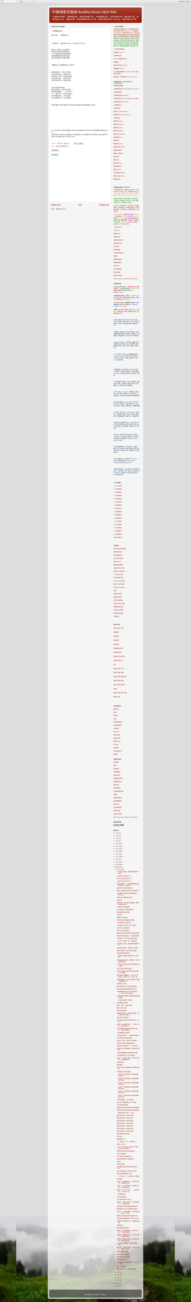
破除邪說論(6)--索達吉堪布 (125, 1118)
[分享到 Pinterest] (82, 144)
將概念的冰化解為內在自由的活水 (127, 1216)
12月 (119, 869)
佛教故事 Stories (118, 124)
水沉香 (116, 205)
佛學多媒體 (130, 34)
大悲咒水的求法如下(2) (124, 878)
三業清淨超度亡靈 (122, 1105)
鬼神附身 (116, 748)
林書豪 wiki (116, 233)
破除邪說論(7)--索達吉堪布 (125, 1115)
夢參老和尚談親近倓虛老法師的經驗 (128, 1110)
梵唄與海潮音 (121, 1164)
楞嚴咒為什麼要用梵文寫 (124, 897)
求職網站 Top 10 (118, 52)
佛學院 (115, 256)
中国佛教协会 (117, 105)
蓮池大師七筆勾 (122, 1008)
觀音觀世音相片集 (119, 656)
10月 (119, 1275)
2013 (117, 854)
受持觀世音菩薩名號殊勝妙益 (126, 1151)
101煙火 (116, 744)
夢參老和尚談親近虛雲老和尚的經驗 (128, 933)
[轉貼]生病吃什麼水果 (123, 1257)
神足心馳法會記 (122, 1197)
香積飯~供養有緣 (122, 917)
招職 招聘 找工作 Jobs (120, 65)
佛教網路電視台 (118, 240)
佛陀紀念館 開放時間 (119, 676)
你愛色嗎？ (120, 1225)
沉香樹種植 (120, 207)
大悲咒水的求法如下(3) (124, 876)
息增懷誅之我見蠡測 (123, 907)
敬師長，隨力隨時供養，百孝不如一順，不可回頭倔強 (128, 1231)
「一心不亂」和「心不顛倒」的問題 (128, 1176)
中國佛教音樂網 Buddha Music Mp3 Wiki (84, 12)
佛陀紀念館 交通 (118, 628)
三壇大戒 (116, 230)
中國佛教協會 (117, 92)
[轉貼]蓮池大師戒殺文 (123, 1254)
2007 (117, 1283)
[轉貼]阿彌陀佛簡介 (123, 1251)
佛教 (125, 311)
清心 (114, 664)
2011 (117, 859)
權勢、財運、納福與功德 (124, 1005)
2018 (117, 841)
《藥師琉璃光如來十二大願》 (126, 1113)
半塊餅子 (119, 915)
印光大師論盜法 (122, 1154)
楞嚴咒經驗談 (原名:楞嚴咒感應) (127, 950)
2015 (117, 849)
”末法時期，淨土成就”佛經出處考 (127, 938)
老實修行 (119, 900)
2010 (117, 862)
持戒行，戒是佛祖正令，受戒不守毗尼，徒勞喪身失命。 (128, 1182)
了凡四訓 (135, 33)
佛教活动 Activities (119, 134)
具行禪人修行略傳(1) (123, 930)
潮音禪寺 (136, 220)
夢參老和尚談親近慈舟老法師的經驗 (128, 1107)
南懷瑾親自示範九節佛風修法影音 (127, 1209)
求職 (114, 68)
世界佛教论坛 (117, 166)
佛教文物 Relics (118, 131)
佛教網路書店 (117, 262)
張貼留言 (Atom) (61, 209)
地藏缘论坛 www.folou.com (121, 114)
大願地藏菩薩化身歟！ (124, 1032)
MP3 (117, 508)
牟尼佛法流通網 (118, 610)
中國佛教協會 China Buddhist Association (126, 89)
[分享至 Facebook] (80, 144)
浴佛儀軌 (119, 1179)
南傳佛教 (116, 640)
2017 (117, 843)
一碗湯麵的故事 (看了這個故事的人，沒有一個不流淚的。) (127, 992)
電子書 (115, 715)
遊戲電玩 (116, 709)
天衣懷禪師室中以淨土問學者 (126, 1055)
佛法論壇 (116, 246)
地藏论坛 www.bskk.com (121, 111)
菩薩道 (119, 1161)
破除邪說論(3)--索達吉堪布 (125, 1126)
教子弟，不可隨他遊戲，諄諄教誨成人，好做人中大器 (128, 1212)
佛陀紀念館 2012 (118, 668)
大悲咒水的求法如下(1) (124, 881)
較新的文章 (56, 205)
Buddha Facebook (119, 587)
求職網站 (116, 62)
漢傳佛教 (116, 636)
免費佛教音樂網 (118, 85)
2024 (117, 835)
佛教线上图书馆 (118, 153)
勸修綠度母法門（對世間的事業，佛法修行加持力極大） (128, 1014)
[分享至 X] (78, 144)
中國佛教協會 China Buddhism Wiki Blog (126, 98)
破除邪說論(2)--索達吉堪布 (125, 1128)
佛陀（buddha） (122, 1266)
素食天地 (116, 266)
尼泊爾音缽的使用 (122, 1003)
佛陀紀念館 (116, 696)
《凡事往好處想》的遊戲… (125, 1000)
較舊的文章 (104, 205)
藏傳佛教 (116, 644)
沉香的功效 (123, 205)
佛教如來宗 (116, 237)
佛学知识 (116, 156)
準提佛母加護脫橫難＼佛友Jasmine (128, 1218)
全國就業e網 (117, 55)
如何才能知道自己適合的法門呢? (127, 1171)
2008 (117, 867)
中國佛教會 (116, 772)
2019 (117, 838)
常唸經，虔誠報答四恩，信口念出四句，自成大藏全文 (128, 1235)
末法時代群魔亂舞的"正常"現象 (126, 1102)
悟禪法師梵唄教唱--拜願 (124, 1173)
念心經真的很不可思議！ (124, 1199)
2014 (117, 851)
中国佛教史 (116, 118)
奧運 (114, 712)
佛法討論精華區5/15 (62, 146)
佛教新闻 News (118, 144)
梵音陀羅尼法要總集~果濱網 (125, 920)
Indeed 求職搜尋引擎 (120, 59)
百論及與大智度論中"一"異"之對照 (127, 1046)
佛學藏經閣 (116, 249)
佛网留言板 (116, 179)
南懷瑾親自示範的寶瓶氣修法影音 (127, 1206)
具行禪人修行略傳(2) (123, 928)
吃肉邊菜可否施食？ (123, 1017)
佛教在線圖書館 (121, 34)
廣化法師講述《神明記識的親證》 (127, 986)
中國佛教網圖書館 (123, 36)
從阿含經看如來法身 (123, 1133)
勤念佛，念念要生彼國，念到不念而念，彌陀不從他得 (128, 1248)
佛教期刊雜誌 (117, 259)
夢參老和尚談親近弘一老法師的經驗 (128, 936)
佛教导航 (116, 140)
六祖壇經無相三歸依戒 (124, 922)
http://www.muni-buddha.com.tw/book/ (125, 278)
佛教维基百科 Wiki (119, 147)
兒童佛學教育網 (118, 253)
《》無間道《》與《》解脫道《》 (127, 1141)
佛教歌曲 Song (118, 127)
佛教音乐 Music (118, 121)
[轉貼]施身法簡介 (122, 1259)
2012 (117, 856)
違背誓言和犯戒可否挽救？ (125, 888)
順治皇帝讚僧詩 (122, 1010)
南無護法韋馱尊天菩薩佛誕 (125, 1159)
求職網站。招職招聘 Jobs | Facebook (125, 77)
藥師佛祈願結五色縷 (123, 912)
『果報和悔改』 (122, 1194)
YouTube (119, 581)
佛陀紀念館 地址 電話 (120, 692)
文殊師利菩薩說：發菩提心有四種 (127, 948)
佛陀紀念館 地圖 (118, 672)
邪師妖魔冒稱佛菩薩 (123, 953)
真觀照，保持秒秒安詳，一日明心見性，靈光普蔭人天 (128, 1025)
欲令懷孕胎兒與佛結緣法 (124, 1038)
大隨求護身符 (117, 751)
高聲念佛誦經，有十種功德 (125, 1099)
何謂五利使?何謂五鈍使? (124, 968)
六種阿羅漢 (120, 1062)
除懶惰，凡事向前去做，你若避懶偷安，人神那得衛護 (128, 1202)
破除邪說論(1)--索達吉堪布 (125, 1131)
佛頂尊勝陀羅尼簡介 (123, 1228)
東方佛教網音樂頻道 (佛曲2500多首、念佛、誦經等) (127, 1029)
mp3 (119, 571)
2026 (117, 833)
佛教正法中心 (117, 169)
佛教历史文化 (117, 163)
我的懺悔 (119, 1065)
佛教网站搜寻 (117, 150)
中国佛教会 (116, 108)
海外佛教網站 (117, 269)
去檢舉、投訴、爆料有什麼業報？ (127, 1040)
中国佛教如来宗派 (119, 172)
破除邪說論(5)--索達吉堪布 (125, 1120)
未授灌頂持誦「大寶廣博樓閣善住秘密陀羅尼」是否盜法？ (128, 884)
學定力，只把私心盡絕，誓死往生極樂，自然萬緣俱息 (128, 1058)
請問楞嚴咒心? (121, 1139)
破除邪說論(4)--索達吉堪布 (125, 1123)
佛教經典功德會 (118, 613)
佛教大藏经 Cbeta (119, 176)
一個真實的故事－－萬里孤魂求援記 (128, 1035)
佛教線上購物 (117, 275)
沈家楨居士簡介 (122, 983)
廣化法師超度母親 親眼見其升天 (127, 989)
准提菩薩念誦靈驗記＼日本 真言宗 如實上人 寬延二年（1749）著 (127, 976)
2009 (117, 864)
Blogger (103, 1294)
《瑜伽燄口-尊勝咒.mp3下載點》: (127, 925)
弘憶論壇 (116, 616)
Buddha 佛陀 (125, 224)
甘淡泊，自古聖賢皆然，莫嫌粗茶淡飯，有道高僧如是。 (128, 1186)
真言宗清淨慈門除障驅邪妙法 (126, 1043)
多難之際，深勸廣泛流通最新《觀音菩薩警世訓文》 (128, 903)
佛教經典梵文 (132, 311)
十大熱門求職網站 (119, 49)
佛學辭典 (116, 632)
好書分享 (119, 1136)
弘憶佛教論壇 (117, 722)
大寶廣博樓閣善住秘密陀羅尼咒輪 (127, 1053)
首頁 (80, 205)
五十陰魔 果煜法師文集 (124, 1156)
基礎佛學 (116, 728)
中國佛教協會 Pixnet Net (121, 102)
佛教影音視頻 (117, 243)
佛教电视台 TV (118, 137)
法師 (114, 719)
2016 (117, 846)
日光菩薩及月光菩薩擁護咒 (125, 909)
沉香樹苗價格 (130, 207)
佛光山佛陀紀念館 (119, 684)
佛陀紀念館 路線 (118, 680)
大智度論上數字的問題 (124, 1071)
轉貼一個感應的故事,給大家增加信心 (128, 890)
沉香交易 (130, 205)
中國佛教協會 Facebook (120, 95)
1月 (118, 1280)
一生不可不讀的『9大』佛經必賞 (127, 941)
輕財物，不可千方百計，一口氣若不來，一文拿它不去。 (128, 1190)
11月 (118, 1272)
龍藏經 (115, 754)
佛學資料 (116, 762)
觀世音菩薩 (116, 735)
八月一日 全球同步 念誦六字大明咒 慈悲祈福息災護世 (127, 1147)
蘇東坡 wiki (116, 741)
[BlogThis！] (76, 144)
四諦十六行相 (121, 1144)
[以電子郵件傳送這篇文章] (75, 144)
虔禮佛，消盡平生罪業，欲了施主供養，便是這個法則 (128, 1239)
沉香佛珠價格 (131, 209)
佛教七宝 (116, 160)
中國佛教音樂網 (134, 36)
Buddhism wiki (117, 292)
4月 (118, 1277)
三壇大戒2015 (117, 227)
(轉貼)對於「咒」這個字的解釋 (126, 1269)
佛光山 (115, 688)
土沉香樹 (123, 209)
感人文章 (116, 731)
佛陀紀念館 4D (118, 660)
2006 (117, 1286)
